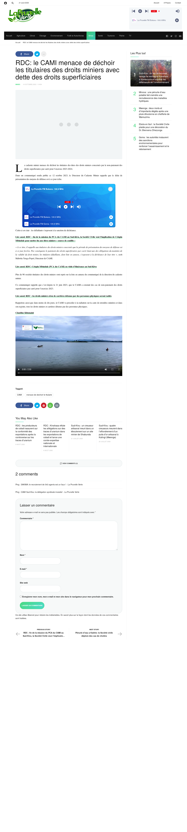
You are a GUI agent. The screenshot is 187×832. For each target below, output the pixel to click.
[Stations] (110, 189)
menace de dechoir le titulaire (39, 394)
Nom (22, 555)
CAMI (19, 394)
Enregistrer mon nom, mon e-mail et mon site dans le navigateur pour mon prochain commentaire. (68, 596)
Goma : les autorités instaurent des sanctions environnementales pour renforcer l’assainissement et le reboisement (154, 143)
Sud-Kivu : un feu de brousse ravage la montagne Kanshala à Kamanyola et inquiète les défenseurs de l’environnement (154, 78)
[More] (43, 54)
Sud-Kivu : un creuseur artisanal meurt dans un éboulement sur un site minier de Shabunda (82, 430)
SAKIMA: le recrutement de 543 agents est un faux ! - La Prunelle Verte (52, 484)
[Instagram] (175, 35)
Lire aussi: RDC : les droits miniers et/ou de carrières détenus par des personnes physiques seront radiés (63, 295)
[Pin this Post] (43, 405)
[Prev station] (146, 11)
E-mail (23, 569)
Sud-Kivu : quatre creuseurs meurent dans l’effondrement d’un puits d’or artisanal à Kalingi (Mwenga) (110, 431)
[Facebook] (167, 35)
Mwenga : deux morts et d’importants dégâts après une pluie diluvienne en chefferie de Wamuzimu (154, 112)
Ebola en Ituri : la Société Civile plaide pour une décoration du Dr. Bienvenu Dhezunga (154, 127)
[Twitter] (171, 35)
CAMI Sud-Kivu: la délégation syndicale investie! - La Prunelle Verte (50, 492)
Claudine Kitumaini (24, 312)
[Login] (5, 2)
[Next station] (133, 11)
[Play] (140, 11)
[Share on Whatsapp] (50, 405)
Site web (24, 582)
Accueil (17, 42)
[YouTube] (180, 35)
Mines (17, 84)
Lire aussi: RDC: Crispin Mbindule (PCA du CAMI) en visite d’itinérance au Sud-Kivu (56, 266)
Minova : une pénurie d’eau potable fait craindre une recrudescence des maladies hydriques (153, 96)
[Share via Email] (57, 405)
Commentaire (26, 518)
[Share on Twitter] (37, 54)
